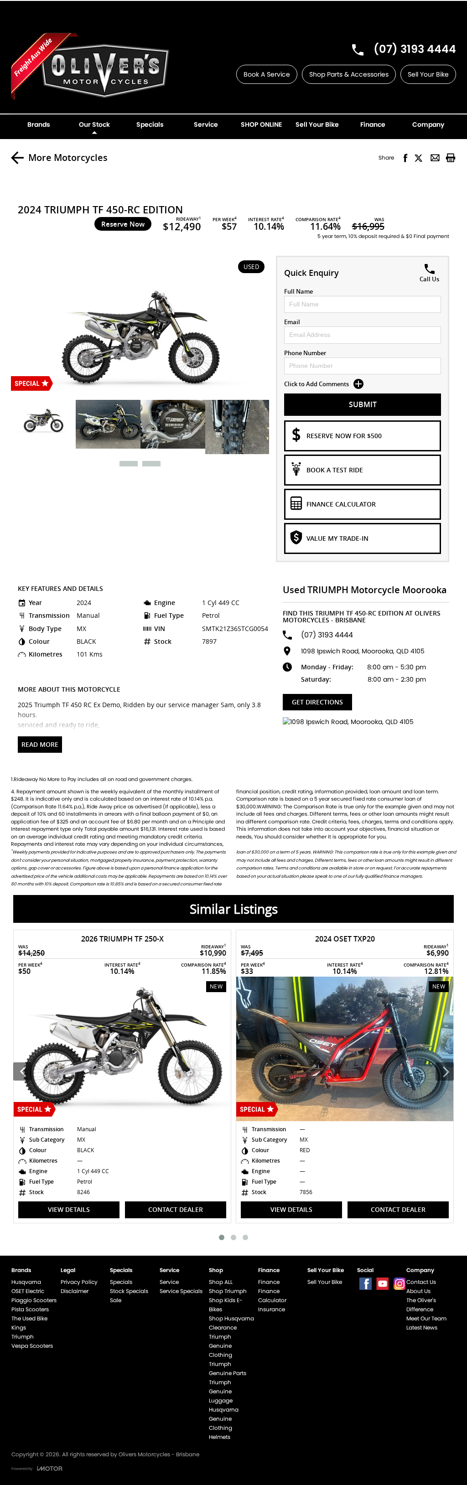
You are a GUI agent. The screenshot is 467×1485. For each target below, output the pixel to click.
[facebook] (365, 1284)
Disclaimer (74, 1291)
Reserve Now (123, 223)
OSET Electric (27, 1291)
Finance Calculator (272, 1295)
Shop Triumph (228, 1291)
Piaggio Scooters (34, 1300)
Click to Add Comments (316, 384)
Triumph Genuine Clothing (220, 1346)
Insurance (271, 1309)
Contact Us (421, 1282)
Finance (269, 1282)
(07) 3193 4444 (415, 49)
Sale (115, 1300)
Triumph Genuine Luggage (221, 1391)
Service (169, 1282)
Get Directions (317, 702)
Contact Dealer (190, 1209)
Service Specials (181, 1291)
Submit (363, 404)
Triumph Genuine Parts (227, 1368)
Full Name (298, 291)
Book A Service (267, 74)
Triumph (22, 1336)
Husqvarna (26, 1282)
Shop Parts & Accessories (349, 74)
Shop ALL (221, 1282)
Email (292, 322)
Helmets (219, 1437)
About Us (418, 1291)
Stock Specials (129, 1291)
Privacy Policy (79, 1282)
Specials (121, 1282)
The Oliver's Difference (421, 1304)
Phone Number (305, 353)
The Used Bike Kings (29, 1322)
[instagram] (399, 1284)
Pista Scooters (30, 1309)
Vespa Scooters (32, 1346)
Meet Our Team (426, 1318)
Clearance (223, 1327)
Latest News (421, 1327)
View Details (83, 1209)
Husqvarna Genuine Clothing (224, 1419)
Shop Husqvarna (231, 1318)
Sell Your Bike (428, 74)
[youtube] (382, 1284)
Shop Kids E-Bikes (226, 1304)
